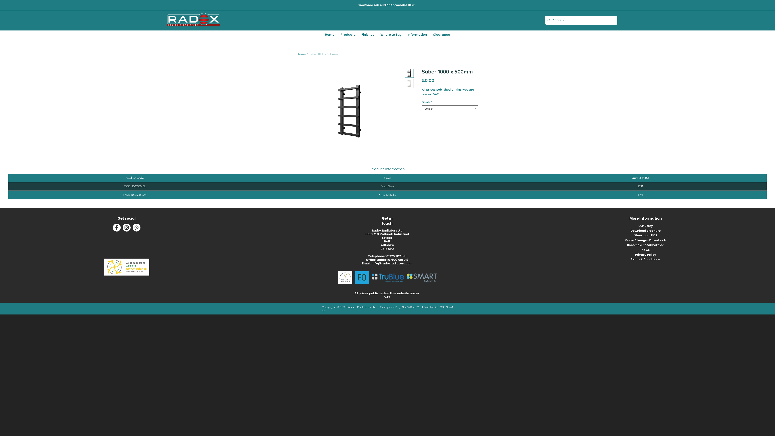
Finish (427, 102)
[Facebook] (117, 228)
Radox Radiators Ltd (362, 307)
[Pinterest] (136, 228)
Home (301, 54)
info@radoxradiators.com (392, 263)
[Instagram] (127, 228)
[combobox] (450, 108)
